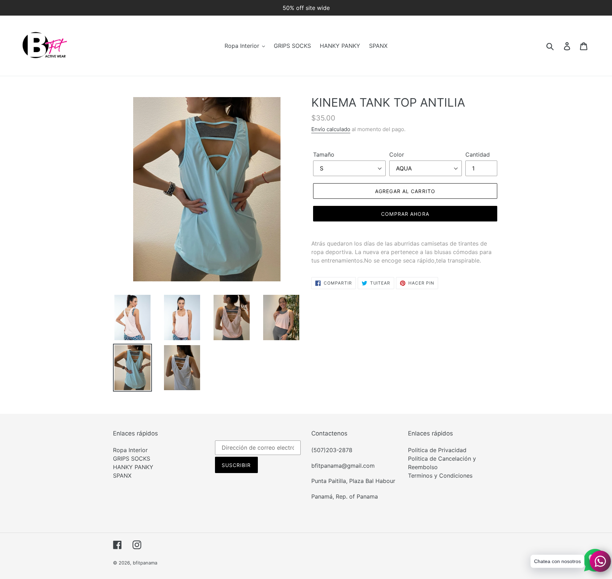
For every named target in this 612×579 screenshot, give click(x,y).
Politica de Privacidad (437, 450)
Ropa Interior (130, 450)
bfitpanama (145, 563)
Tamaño (323, 154)
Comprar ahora (405, 214)
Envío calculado (330, 129)
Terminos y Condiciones (440, 475)
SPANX (122, 475)
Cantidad (477, 154)
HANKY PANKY (133, 467)
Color (396, 154)
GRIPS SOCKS (131, 458)
